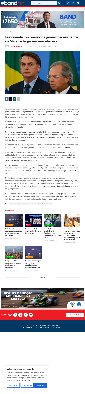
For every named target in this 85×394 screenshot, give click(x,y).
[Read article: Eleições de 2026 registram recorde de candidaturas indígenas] (14, 252)
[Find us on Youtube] (31, 315)
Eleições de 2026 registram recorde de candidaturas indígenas (13, 264)
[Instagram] (73, 3)
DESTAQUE (49, 225)
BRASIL (28, 225)
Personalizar (13, 385)
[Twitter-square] (78, 3)
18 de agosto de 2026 (32, 270)
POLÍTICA (13, 32)
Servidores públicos (45, 204)
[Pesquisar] (59, 3)
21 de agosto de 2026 (32, 236)
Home (7, 32)
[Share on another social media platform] (18, 99)
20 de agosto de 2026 (51, 240)
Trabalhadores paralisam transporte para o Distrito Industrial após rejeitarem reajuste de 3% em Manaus (72, 234)
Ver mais (43, 277)
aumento (13, 204)
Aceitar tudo (40, 385)
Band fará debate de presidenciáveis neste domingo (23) (33, 231)
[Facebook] (68, 3)
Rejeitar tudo (27, 385)
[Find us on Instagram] (20, 315)
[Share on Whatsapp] (14, 99)
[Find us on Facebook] (15, 315)
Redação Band (17, 46)
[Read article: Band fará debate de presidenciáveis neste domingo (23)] (33, 220)
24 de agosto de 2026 (12, 238)
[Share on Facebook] (6, 99)
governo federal (23, 204)
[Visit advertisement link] (42, 19)
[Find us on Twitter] (26, 315)
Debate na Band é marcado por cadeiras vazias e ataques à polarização (13, 232)
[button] (83, 8)
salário (33, 204)
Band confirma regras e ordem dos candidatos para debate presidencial (33, 264)
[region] (27, 378)
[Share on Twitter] (10, 99)
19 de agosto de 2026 (12, 270)
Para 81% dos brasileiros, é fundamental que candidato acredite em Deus (52, 233)
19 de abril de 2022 (31, 46)
